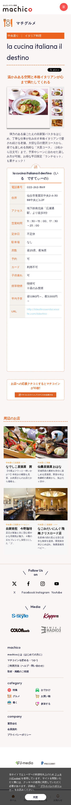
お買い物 (45, 696)
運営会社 (12, 723)
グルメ (16, 696)
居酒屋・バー (20, 462)
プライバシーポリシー (19, 734)
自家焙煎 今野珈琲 (19, 528)
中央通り (9, 462)
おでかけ (45, 689)
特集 (15, 689)
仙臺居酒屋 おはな (50, 466)
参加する (45, 703)
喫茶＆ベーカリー (22, 524)
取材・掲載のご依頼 (18, 671)
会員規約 (12, 729)
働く (15, 702)
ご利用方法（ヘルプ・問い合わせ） (26, 665)
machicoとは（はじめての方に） (25, 654)
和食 (48, 462)
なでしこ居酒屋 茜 (19, 466)
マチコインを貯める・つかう (22, 660)
